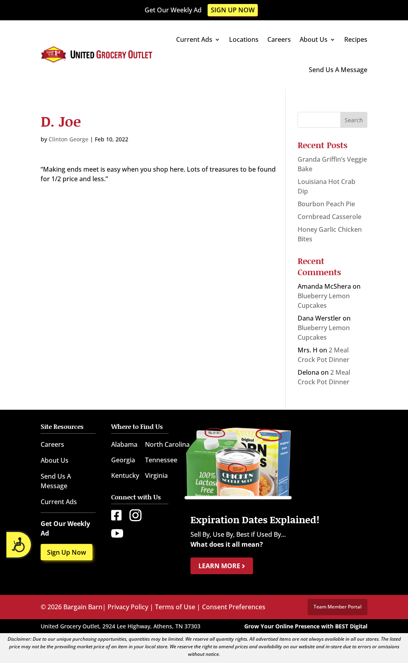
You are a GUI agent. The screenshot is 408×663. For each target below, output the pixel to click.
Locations (244, 39)
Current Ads (194, 39)
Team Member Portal (337, 606)
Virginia (156, 475)
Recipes (355, 39)
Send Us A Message (338, 69)
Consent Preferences (233, 606)
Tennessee (161, 460)
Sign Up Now (233, 10)
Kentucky (125, 475)
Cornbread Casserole (329, 216)
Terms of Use (175, 606)
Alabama (124, 444)
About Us (314, 39)
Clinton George (68, 139)
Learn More (220, 565)
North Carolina (167, 444)
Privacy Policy (128, 606)
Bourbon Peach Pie (326, 203)
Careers (279, 39)
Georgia (123, 460)
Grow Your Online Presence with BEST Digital (305, 626)
